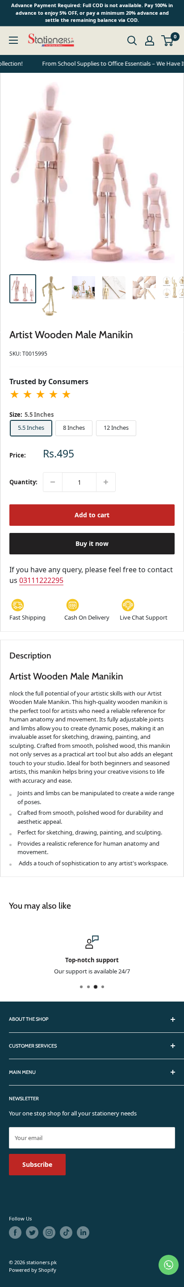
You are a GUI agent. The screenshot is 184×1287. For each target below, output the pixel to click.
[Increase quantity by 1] (105, 482)
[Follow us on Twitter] (32, 1232)
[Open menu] (13, 40)
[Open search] (132, 41)
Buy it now (92, 543)
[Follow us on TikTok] (66, 1232)
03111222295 (41, 580)
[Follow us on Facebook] (15, 1232)
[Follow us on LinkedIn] (83, 1232)
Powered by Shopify (32, 1269)
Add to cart (92, 515)
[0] (167, 40)
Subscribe (37, 1164)
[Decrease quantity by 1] (52, 482)
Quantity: (23, 482)
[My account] (149, 41)
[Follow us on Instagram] (49, 1232)
